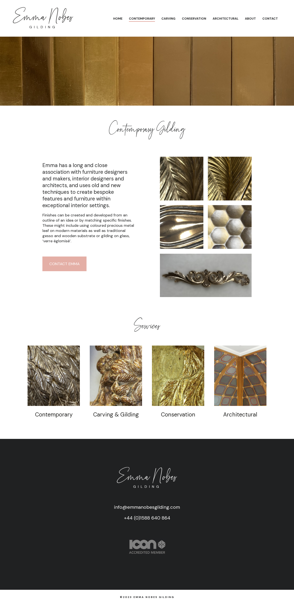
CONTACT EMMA (64, 263)
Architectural (225, 18)
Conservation (194, 18)
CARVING (168, 18)
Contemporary (142, 18)
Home (117, 18)
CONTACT (270, 18)
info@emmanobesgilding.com (147, 507)
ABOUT (250, 18)
